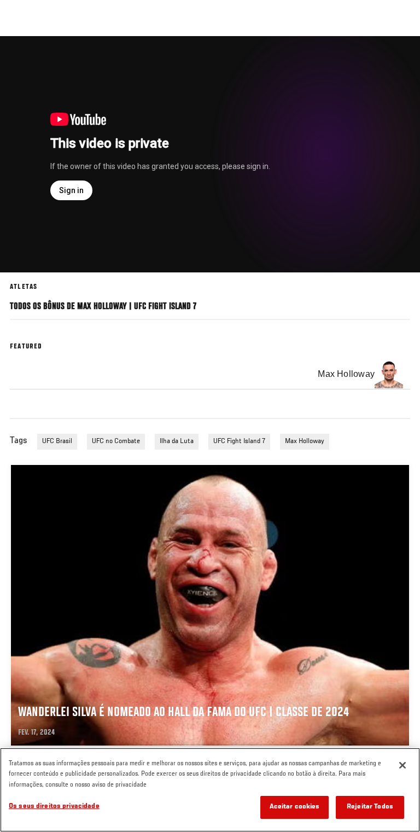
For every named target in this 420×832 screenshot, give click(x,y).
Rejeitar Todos (370, 807)
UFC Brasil (57, 441)
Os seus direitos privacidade (54, 806)
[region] (210, 790)
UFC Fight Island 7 (239, 441)
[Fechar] (402, 765)
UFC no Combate (116, 441)
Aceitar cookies (295, 807)
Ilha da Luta (177, 441)
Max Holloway (304, 441)
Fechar (400, 56)
